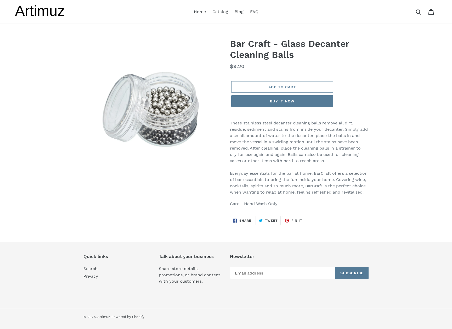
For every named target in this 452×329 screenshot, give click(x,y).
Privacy (90, 276)
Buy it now (282, 101)
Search (90, 268)
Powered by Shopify (127, 317)
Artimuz (103, 317)
